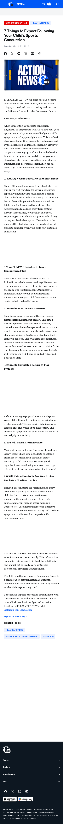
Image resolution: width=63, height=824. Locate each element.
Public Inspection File (11, 815)
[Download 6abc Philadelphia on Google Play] (25, 799)
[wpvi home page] (7, 749)
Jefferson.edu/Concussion (18, 609)
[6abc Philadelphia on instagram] (20, 792)
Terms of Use (32, 812)
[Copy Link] (39, 53)
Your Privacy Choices (24, 809)
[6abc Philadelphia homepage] (11, 4)
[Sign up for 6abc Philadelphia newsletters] (27, 792)
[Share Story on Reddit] (18, 53)
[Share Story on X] (12, 53)
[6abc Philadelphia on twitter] (13, 792)
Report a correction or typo (15, 616)
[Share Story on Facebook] (5, 53)
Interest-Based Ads (46, 812)
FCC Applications (28, 815)
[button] (4, 4)
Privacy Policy (8, 809)
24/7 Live (21, 4)
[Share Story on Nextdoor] (25, 53)
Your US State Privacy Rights (14, 812)
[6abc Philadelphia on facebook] (5, 792)
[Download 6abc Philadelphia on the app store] (10, 799)
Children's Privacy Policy (43, 809)
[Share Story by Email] (32, 53)
